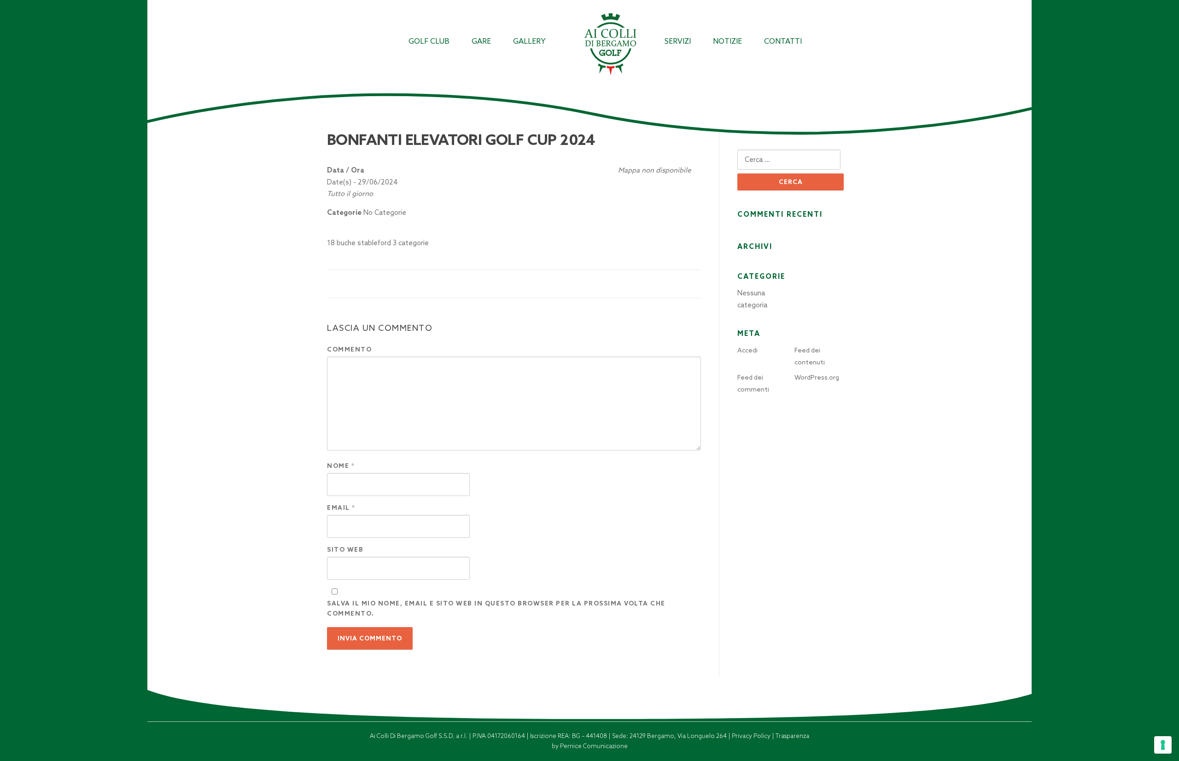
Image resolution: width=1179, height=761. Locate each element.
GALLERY (529, 41)
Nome (341, 466)
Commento (349, 349)
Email (341, 508)
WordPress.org (816, 377)
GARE (481, 41)
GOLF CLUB (429, 41)
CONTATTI (783, 41)
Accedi (747, 350)
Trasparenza (792, 736)
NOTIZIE (727, 41)
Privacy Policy (752, 736)
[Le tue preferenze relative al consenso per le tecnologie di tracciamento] (1163, 745)
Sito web (345, 549)
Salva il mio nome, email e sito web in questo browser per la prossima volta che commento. (496, 608)
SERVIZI (678, 41)
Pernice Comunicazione (594, 746)
